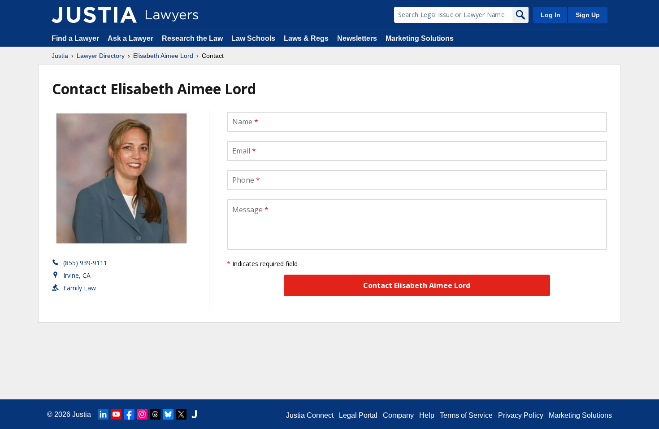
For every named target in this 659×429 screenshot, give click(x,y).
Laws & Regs (306, 38)
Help (426, 415)
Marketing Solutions (420, 38)
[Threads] (155, 414)
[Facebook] (129, 414)
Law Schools (253, 38)
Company (398, 415)
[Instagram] (142, 414)
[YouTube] (116, 414)
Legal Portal (358, 415)
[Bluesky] (168, 414)
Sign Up (588, 14)
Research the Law (192, 38)
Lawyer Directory (101, 55)
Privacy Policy (520, 415)
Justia (60, 55)
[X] (181, 414)
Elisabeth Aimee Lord (163, 55)
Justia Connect (310, 415)
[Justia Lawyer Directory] (94, 15)
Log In (550, 14)
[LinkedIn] (103, 414)
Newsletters (357, 38)
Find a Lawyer (75, 38)
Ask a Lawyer (131, 38)
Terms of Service (466, 415)
